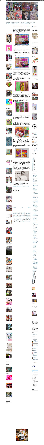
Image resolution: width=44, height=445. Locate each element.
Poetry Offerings (8, 23)
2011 (32, 281)
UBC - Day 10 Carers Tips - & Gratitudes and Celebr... (35, 243)
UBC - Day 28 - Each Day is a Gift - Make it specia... (35, 188)
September (34, 270)
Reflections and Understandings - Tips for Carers (35, 175)
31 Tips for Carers (35, 235)
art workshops (23, 215)
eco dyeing (29, 217)
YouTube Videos (13, 23)
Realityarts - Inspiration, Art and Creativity (22, 3)
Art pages (23, 213)
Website (17, 23)
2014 (33, 170)
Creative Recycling (8, 22)
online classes (21, 219)
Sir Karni (26, 214)
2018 (33, 166)
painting (26, 219)
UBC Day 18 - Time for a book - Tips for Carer (35, 223)
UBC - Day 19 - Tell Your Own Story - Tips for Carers (35, 219)
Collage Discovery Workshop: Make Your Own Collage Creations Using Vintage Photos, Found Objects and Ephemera (35, 354)
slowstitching (20, 220)
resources (16, 186)
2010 (33, 282)
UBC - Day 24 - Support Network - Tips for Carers (35, 205)
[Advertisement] (9, 414)
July (33, 272)
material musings (22, 218)
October (34, 173)
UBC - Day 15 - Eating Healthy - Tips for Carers (35, 230)
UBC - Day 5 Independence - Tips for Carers (35, 252)
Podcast (34, 22)
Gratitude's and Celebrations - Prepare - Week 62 (35, 200)
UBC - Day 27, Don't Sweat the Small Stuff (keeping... (35, 190)
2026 (33, 158)
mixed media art (28, 218)
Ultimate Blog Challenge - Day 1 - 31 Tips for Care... (35, 267)
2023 (33, 161)
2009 (33, 283)
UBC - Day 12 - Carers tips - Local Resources (35, 239)
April (33, 275)
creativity (23, 217)
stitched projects (25, 220)
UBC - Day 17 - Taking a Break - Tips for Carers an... (35, 225)
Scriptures (22, 214)
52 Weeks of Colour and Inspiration (15, 22)
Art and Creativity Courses (29, 22)
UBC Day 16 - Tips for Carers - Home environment (35, 228)
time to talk (19, 186)
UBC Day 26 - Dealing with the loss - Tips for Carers (35, 198)
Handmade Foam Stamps (28, 23)
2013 (33, 279)
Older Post (29, 207)
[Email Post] (22, 184)
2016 (33, 168)
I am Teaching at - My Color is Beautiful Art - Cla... (35, 179)
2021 (33, 163)
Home (22, 207)
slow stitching (16, 220)
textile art (29, 220)
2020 (33, 164)
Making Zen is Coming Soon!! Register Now (35, 142)
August (34, 271)
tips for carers (24, 186)
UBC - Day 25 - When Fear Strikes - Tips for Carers (35, 202)
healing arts (16, 218)
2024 (33, 160)
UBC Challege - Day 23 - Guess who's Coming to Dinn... (35, 207)
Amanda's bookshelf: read (35, 340)
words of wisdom (28, 221)
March (34, 276)
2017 (33, 167)
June (33, 273)
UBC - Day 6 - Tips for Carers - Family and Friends (35, 250)
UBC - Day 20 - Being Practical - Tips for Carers (35, 216)
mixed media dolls (17, 219)
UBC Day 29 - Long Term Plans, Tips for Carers (35, 185)
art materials (18, 215)
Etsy (32, 23)
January (34, 278)
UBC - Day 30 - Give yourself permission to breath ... (35, 181)
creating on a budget (25, 216)
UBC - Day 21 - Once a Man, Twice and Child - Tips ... (35, 214)
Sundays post (16, 29)
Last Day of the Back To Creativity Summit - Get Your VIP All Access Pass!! (35, 133)
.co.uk (34, 370)
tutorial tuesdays (22, 221)
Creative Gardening (23, 22)
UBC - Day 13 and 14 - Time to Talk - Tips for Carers (35, 234)
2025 (33, 159)
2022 (33, 162)
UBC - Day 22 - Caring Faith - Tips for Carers (35, 211)
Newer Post (14, 207)
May (33, 274)
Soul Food (29, 214)
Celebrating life (22, 182)
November (34, 172)
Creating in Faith (28, 213)
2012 (33, 280)
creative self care (19, 217)
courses (21, 216)
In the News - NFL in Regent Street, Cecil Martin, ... (35, 264)
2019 (33, 165)
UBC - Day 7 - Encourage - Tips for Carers (35, 247)
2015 (33, 169)
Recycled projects (17, 214)
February (34, 277)
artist (27, 215)
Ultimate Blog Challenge (21, 23)
